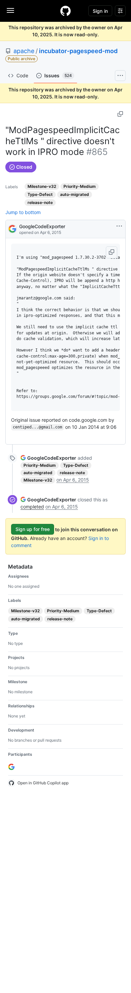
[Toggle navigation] (10, 10)
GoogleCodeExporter (42, 226)
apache (23, 50)
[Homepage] (65, 10)
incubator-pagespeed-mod (78, 50)
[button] (111, 252)
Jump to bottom (23, 212)
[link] (48, 457)
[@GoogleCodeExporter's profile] (12, 228)
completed (32, 506)
